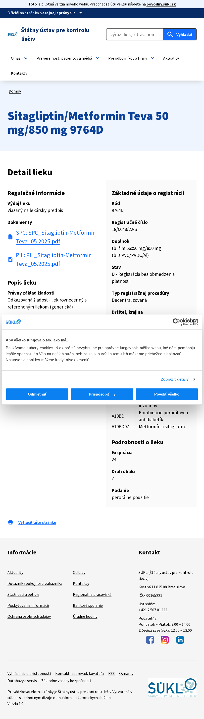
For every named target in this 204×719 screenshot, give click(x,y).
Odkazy (79, 572)
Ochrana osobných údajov (29, 616)
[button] (20, 58)
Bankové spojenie (88, 605)
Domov (15, 91)
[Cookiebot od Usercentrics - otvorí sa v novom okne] (176, 322)
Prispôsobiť (99, 394)
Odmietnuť (37, 394)
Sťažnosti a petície (23, 594)
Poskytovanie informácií (28, 605)
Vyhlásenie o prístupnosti (29, 673)
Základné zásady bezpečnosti (66, 680)
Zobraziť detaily (175, 379)
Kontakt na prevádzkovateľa (79, 673)
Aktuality (15, 572)
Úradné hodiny (85, 616)
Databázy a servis (22, 680)
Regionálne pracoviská (92, 594)
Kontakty (81, 583)
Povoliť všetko (166, 394)
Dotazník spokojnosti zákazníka (34, 583)
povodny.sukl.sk (161, 3)
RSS (111, 673)
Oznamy (126, 673)
